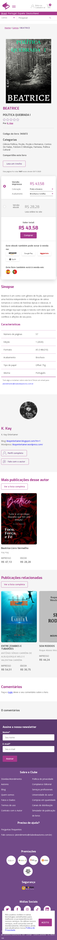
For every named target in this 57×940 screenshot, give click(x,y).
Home (8, 27)
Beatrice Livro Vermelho (14, 548)
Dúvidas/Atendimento (11, 779)
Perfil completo (15, 453)
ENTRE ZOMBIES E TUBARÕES (11, 647)
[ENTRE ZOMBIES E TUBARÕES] (19, 616)
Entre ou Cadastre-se (40, 6)
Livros (15, 27)
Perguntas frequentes (11, 829)
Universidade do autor (42, 794)
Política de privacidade (42, 779)
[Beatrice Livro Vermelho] (19, 518)
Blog (3, 789)
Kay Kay (5, 552)
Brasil (4, 13)
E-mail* (6, 744)
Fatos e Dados (8, 800)
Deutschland (32, 13)
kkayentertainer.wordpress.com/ (27, 444)
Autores (5, 784)
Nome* (6, 732)
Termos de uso (8, 805)
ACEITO (45, 922)
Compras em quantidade (44, 800)
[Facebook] (17, 909)
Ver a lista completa (14, 486)
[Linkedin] (47, 909)
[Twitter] (7, 909)
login (10, 692)
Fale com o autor (16, 461)
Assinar (10, 758)
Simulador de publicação (43, 813)
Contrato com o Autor (11, 810)
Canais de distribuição (42, 805)
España (21, 13)
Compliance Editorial (41, 784)
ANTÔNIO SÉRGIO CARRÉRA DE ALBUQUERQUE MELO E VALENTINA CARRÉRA (16, 656)
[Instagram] (27, 909)
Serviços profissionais (42, 789)
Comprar (28, 235)
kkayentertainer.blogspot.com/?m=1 (23, 441)
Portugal (12, 13)
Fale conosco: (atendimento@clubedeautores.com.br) (26, 834)
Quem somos (7, 794)
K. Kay (10, 123)
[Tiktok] (37, 909)
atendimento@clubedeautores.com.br (18, 384)
